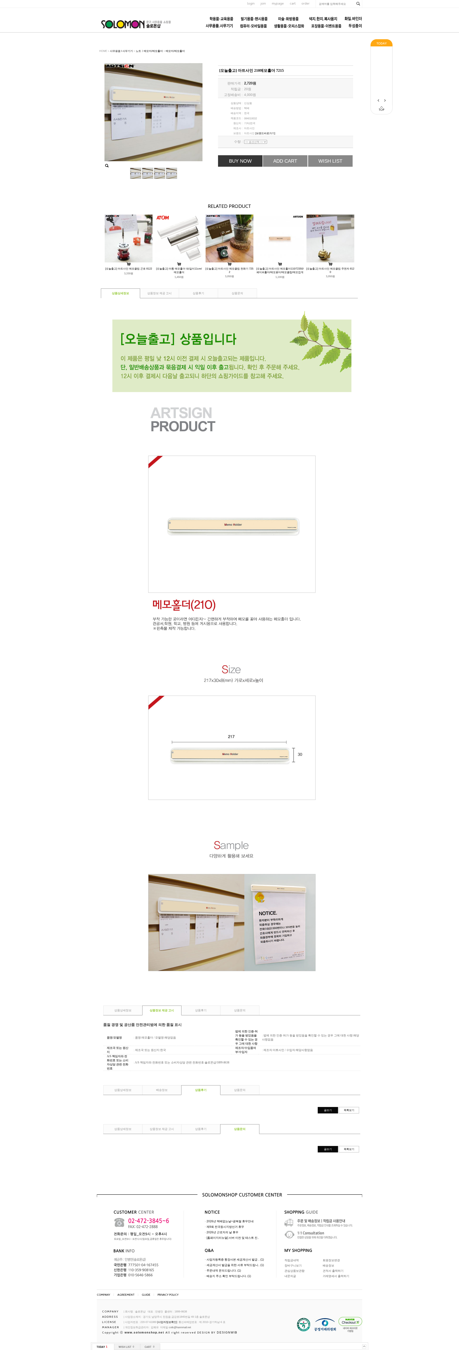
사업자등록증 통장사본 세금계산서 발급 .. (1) (235, 1259)
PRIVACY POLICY (168, 1294)
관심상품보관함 (294, 1271)
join (263, 3)
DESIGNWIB (227, 1332)
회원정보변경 (331, 1260)
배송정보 (162, 1090)
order (305, 3)
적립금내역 (291, 1260)
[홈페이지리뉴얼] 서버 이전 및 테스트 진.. (233, 1237)
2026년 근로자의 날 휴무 (222, 1232)
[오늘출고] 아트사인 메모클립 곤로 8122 (128, 268)
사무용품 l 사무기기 (121, 51)
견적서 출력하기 (333, 1271)
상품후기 (198, 293)
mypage (278, 3)
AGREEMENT (126, 1294)
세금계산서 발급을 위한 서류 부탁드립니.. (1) (235, 1265)
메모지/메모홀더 (175, 51)
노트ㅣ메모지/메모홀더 (149, 51)
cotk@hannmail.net (180, 1327)
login (251, 3)
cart (292, 3)
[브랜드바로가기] (265, 133)
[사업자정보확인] (167, 1322)
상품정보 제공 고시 (159, 293)
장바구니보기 (293, 1265)
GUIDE (146, 1294)
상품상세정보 (120, 293)
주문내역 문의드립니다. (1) (224, 1270)
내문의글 (290, 1276)
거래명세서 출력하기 (336, 1276)
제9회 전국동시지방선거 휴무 (225, 1226)
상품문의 (237, 293)
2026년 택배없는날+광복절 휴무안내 (230, 1221)
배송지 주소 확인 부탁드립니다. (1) (229, 1276)
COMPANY (103, 1294)
